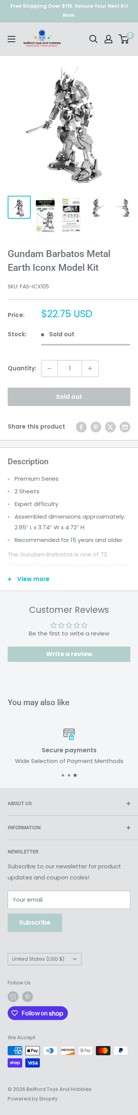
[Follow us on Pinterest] (27, 996)
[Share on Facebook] (81, 426)
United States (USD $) (38, 959)
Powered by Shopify (33, 1098)
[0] (124, 39)
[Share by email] (125, 426)
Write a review (69, 654)
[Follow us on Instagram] (13, 996)
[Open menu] (11, 39)
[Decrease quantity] (49, 368)
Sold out (69, 396)
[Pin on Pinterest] (95, 426)
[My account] (108, 39)
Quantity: (22, 368)
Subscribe (35, 922)
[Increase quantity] (90, 368)
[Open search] (93, 39)
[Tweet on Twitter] (110, 426)
